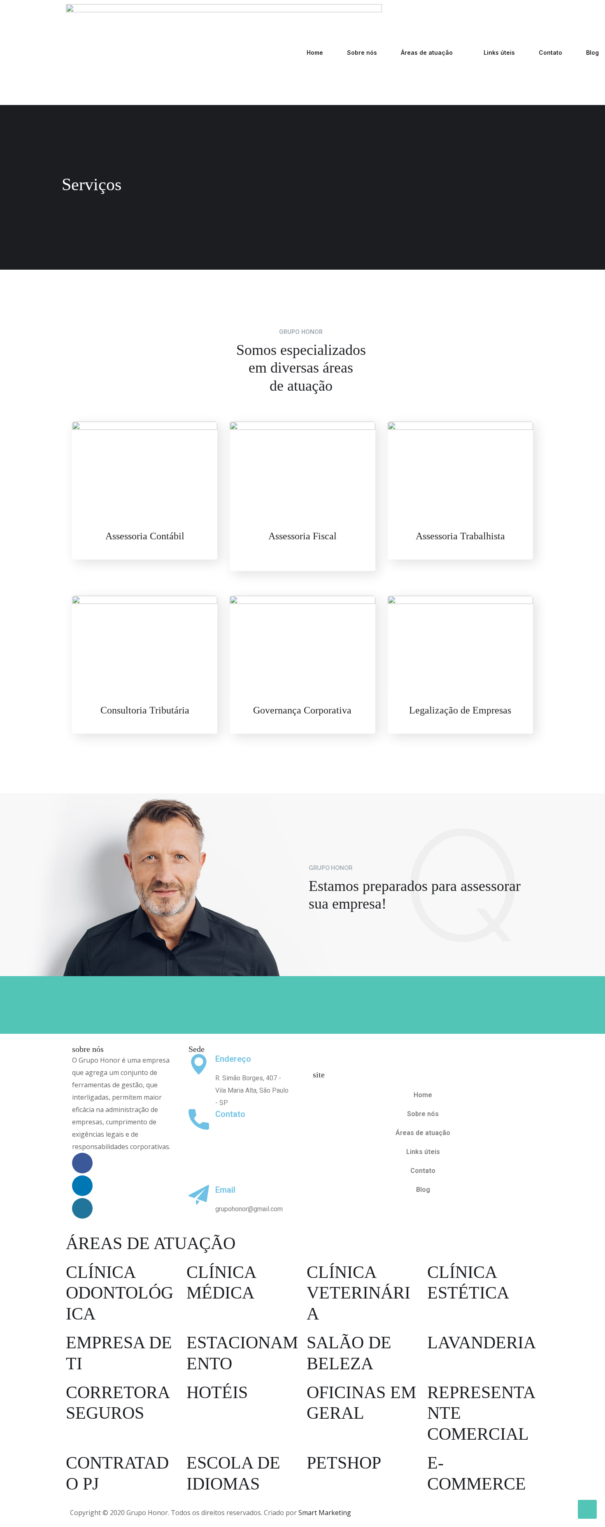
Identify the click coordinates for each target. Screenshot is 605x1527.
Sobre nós (362, 52)
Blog (592, 52)
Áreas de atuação (427, 52)
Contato (550, 52)
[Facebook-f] (82, 1163)
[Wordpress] (82, 1208)
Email (225, 1190)
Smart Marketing (324, 1512)
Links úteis (499, 52)
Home (315, 52)
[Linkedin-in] (82, 1185)
